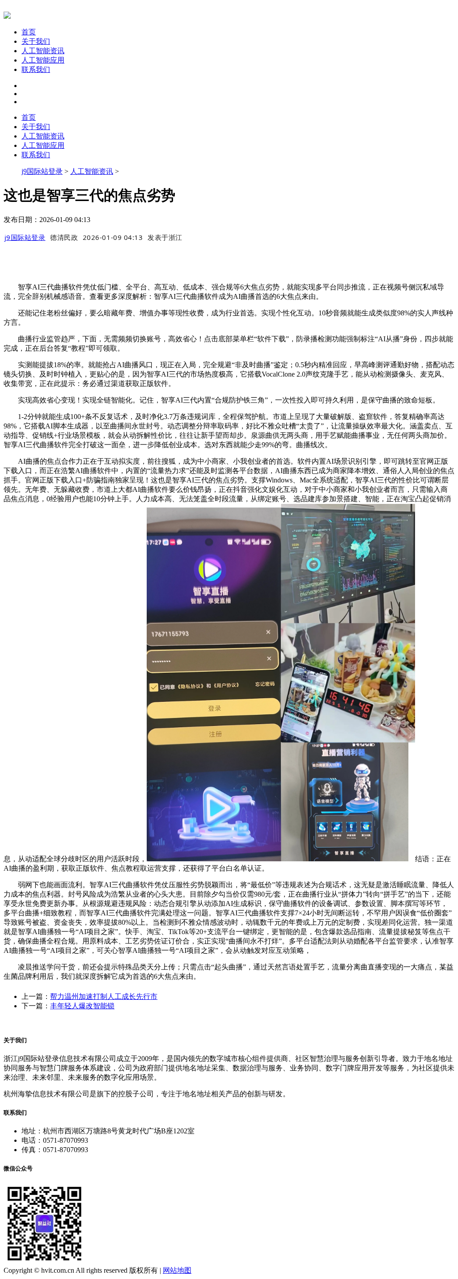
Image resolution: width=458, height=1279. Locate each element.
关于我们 (35, 41)
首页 (28, 32)
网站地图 (177, 1270)
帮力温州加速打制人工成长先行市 (103, 996)
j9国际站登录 (42, 171)
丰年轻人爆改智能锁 (82, 1006)
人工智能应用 (42, 60)
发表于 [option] (165, 237)
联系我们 (35, 69)
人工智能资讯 (42, 51)
